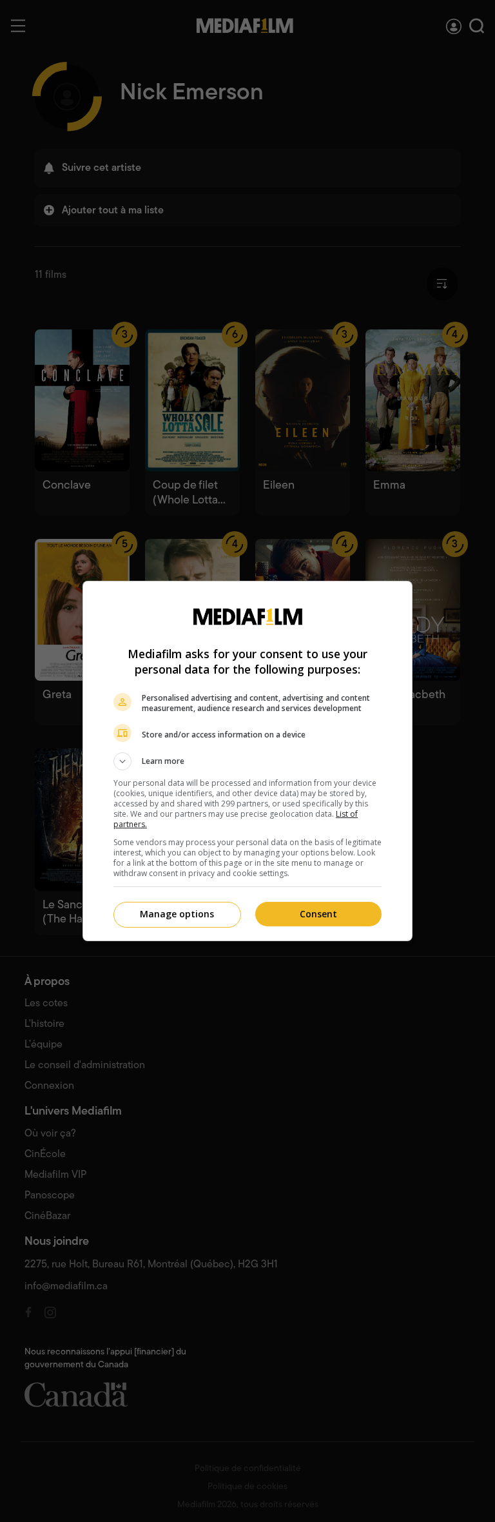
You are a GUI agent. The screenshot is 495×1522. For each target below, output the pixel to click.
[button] (247, 761)
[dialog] (247, 761)
